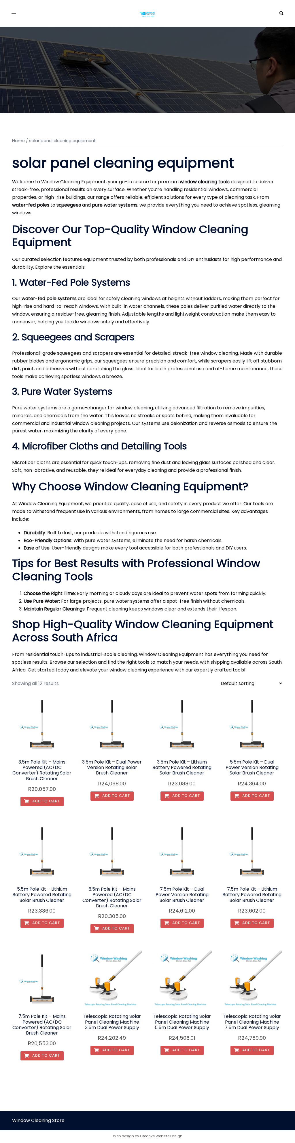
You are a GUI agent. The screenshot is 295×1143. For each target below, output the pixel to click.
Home (18, 141)
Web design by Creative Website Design (147, 1136)
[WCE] (147, 13)
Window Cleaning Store (38, 1120)
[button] (281, 13)
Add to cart (45, 801)
